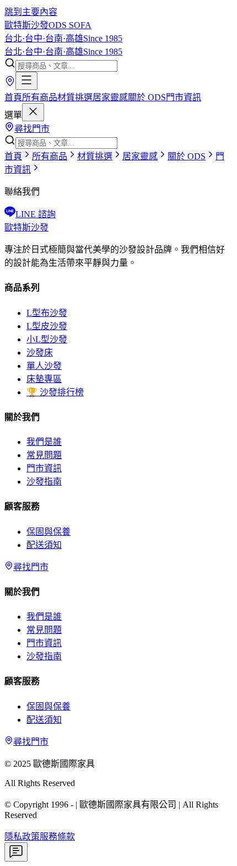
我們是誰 (44, 442)
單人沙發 (44, 365)
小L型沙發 (46, 339)
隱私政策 (22, 836)
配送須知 (44, 545)
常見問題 (44, 455)
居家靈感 (110, 97)
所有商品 (39, 97)
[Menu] (26, 81)
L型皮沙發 (46, 326)
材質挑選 (75, 97)
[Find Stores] (9, 83)
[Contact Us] (16, 852)
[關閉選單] (33, 112)
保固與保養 (48, 531)
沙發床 (39, 352)
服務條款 (57, 836)
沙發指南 (44, 481)
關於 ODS (147, 97)
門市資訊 (183, 97)
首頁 (13, 97)
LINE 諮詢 (35, 214)
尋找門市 (32, 128)
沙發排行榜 (55, 392)
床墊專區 (44, 379)
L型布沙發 (46, 313)
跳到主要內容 (30, 12)
